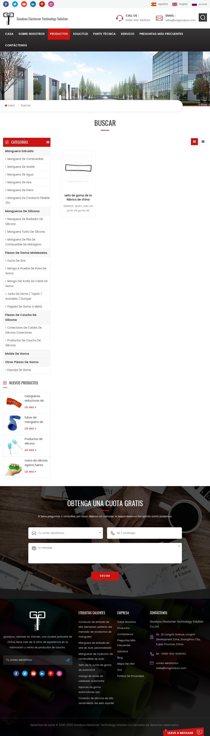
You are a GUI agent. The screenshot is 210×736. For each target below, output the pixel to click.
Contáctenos (16, 45)
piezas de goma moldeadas (26, 253)
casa (9, 34)
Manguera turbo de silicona (26, 232)
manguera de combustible (25, 159)
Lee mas (29, 407)
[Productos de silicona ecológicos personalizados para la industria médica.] (14, 445)
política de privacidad (130, 676)
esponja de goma (19, 370)
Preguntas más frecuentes (161, 34)
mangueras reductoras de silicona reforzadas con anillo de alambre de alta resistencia (36, 398)
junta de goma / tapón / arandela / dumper (23, 296)
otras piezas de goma (22, 362)
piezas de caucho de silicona (21, 317)
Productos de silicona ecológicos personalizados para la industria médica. (36, 441)
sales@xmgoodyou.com (180, 18)
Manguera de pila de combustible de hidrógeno (23, 242)
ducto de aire (16, 261)
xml (119, 670)
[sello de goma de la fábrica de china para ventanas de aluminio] (78, 172)
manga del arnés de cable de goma (26, 283)
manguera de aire (19, 182)
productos (59, 34)
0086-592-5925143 (138, 18)
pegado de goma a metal (24, 307)
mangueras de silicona (22, 211)
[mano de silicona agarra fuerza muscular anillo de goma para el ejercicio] (14, 467)
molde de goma (17, 353)
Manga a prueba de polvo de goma (25, 271)
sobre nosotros (31, 34)
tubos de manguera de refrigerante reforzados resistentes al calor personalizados (35, 420)
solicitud (80, 34)
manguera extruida (19, 151)
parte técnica (104, 34)
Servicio (127, 34)
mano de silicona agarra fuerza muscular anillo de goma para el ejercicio (36, 463)
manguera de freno (20, 190)
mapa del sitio (126, 664)
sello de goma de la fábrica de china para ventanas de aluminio (78, 198)
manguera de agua (20, 175)
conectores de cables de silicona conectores (23, 330)
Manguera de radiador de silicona (24, 221)
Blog (120, 658)
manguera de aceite (21, 167)
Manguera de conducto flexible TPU (27, 200)
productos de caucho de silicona (23, 343)
